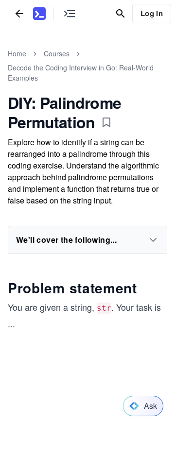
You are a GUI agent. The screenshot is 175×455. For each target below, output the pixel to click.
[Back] (19, 13)
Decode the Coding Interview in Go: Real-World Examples (81, 73)
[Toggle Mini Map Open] (69, 13)
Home (17, 53)
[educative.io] (39, 13)
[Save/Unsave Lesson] (106, 122)
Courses (57, 53)
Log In (151, 13)
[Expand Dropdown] (153, 240)
